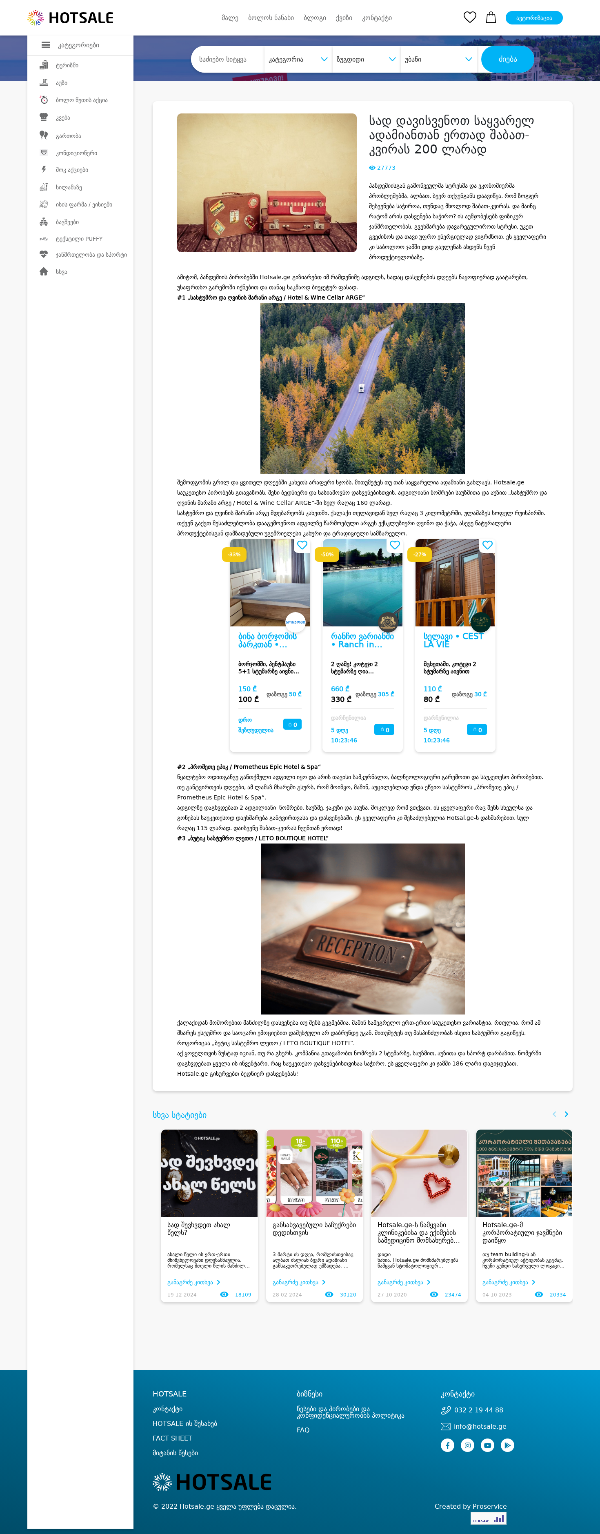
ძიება (508, 59)
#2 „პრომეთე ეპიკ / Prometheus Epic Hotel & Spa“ (249, 767)
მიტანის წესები (175, 1453)
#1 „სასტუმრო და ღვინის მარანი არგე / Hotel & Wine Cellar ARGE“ (271, 297)
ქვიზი (344, 18)
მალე (230, 18)
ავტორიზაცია (534, 18)
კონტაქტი (377, 18)
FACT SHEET (172, 1438)
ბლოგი (315, 18)
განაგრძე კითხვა (191, 1282)
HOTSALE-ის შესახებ (185, 1423)
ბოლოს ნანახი (271, 18)
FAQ (303, 1430)
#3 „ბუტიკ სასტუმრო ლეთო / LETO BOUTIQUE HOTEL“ (253, 838)
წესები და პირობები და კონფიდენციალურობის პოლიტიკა (350, 1412)
